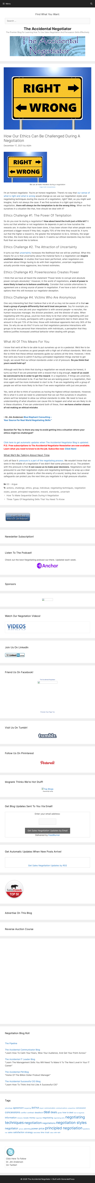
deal (47, 1112)
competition (71, 1108)
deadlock (39, 1112)
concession (81, 1108)
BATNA (35, 1107)
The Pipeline (11, 1043)
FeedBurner (54, 835)
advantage (8, 1108)
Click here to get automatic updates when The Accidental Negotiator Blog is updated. (46, 442)
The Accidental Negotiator (47, 28)
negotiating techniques (62, 488)
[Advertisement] (12, 980)
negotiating (48, 1118)
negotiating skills (59, 1118)
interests (20, 1118)
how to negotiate (79, 1113)
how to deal (67, 1112)
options (21, 1129)
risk (6, 1132)
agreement (18, 1108)
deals (54, 1112)
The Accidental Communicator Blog (22, 1049)
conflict (24, 1113)
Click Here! (70, 449)
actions (10, 488)
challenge (19, 488)
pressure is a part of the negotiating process (41, 460)
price (41, 1128)
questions (86, 1129)
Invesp (51, 791)
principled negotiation (28, 492)
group (36, 488)
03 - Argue (12, 484)
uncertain (65, 492)
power (14, 492)
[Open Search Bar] (91, 3)
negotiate (39, 1118)
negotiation (33, 1123)
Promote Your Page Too (47, 712)
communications (61, 1108)
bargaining (27, 1108)
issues (26, 1118)
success (37, 1132)
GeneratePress (67, 1179)
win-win (57, 1132)
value (52, 1132)
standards (54, 492)
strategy (29, 1132)
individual (44, 488)
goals (60, 1113)
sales (10, 1132)
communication (49, 1108)
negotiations (48, 1123)
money (32, 1118)
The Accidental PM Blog (17, 1072)
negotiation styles (71, 1122)
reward (44, 492)
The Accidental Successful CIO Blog (22, 1081)
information (11, 1117)
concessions (12, 1112)
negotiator (11, 1128)
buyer (42, 1108)
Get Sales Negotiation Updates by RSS (47, 865)
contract (30, 1112)
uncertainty (25, 253)
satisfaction (18, 1132)
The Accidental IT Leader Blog (20, 1059)
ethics (29, 488)
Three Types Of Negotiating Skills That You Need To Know (36, 499)
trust (47, 1132)
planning (27, 1129)
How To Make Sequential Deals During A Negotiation (33, 495)
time (42, 1132)
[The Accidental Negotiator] (47, 683)
